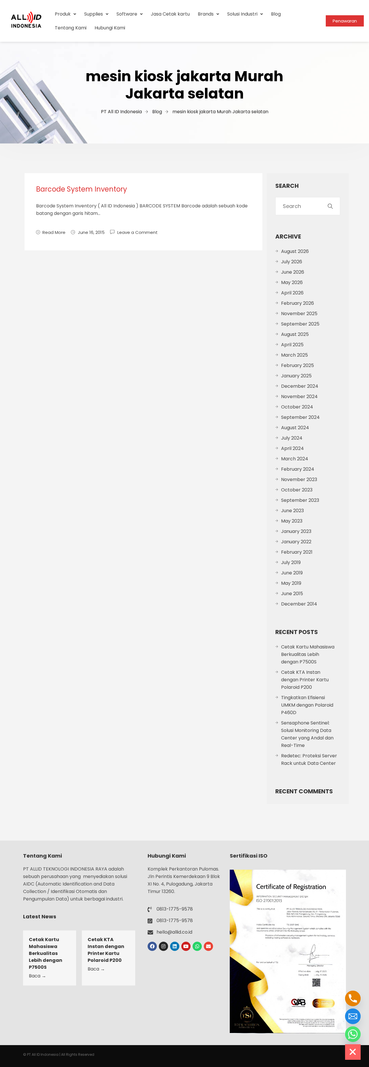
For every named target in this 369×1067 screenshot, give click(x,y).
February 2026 (297, 303)
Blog (276, 14)
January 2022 (296, 541)
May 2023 (291, 521)
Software (126, 14)
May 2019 (291, 583)
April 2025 (292, 344)
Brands (206, 14)
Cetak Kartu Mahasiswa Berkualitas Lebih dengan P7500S (307, 654)
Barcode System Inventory (81, 189)
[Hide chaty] (353, 1052)
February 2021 (296, 552)
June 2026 (292, 272)
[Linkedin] (174, 946)
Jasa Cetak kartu (170, 14)
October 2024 (297, 407)
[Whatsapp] (197, 946)
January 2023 (296, 531)
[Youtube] (186, 946)
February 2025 (297, 365)
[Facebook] (152, 946)
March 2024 (294, 458)
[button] (65, 14)
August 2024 (295, 427)
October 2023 (296, 490)
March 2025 (294, 355)
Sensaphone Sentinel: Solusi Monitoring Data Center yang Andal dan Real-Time (307, 734)
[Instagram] (163, 946)
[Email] (353, 1016)
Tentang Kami (70, 27)
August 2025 (295, 334)
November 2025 (299, 313)
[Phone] (353, 998)
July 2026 (291, 261)
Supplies (93, 14)
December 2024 (299, 386)
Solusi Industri (242, 14)
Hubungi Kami (110, 27)
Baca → (37, 976)
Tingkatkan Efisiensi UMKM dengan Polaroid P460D (307, 705)
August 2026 (295, 251)
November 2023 (299, 479)
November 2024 (299, 396)
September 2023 (300, 500)
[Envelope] (208, 946)
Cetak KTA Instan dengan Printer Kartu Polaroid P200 (305, 679)
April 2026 (292, 293)
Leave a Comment (137, 232)
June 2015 (292, 593)
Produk (63, 14)
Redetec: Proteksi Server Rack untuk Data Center (309, 759)
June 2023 (292, 510)
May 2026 (292, 282)
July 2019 (291, 562)
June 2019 (292, 573)
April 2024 (292, 448)
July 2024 (291, 438)
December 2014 (299, 604)
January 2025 (296, 375)
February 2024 (297, 469)
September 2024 (300, 417)
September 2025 (300, 324)
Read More (53, 232)
